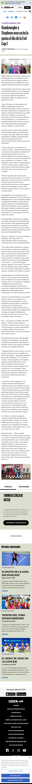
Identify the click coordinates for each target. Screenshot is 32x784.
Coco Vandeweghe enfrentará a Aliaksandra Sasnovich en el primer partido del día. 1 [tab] (17, 476)
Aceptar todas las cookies (15, 780)
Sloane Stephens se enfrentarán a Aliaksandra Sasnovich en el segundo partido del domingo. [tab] (25, 476)
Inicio (4, 11)
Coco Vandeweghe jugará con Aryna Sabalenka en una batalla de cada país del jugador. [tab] (22, 476)
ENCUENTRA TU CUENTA (16, 737)
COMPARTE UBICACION (16, 522)
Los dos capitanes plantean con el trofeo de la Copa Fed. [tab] (14, 476)
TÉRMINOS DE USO (16, 716)
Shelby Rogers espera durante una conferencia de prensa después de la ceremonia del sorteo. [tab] (13, 477)
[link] (7, 17)
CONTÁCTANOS (16, 712)
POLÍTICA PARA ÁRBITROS (16, 730)
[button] (30, 2)
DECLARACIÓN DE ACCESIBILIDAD (16, 741)
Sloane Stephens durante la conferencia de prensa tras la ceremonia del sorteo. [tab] (16, 477)
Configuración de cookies (15, 771)
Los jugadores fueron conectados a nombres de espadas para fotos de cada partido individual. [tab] (18, 477)
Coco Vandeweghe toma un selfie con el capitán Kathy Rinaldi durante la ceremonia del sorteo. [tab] (10, 477)
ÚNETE (20, 7)
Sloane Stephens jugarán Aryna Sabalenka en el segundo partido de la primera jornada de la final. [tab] (20, 476)
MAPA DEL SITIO (16, 727)
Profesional (11, 11)
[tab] (8, 487)
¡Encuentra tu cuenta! (14, 3)
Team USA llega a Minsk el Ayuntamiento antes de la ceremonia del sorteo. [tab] (9, 476)
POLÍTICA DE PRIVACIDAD (16, 734)
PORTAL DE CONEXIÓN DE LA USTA (16, 719)
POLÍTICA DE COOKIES (16, 745)
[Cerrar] (30, 758)
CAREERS (16, 705)
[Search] (30, 11)
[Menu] (2, 7)
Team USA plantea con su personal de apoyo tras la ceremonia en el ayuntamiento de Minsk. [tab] (21, 477)
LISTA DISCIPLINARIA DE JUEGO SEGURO (16, 723)
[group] (16, 472)
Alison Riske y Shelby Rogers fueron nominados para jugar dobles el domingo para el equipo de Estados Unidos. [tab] (28, 476)
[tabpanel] (16, 511)
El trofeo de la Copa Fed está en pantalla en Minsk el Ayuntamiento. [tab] (6, 476)
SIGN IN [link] (27, 7)
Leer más (5, 590)
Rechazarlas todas (15, 775)
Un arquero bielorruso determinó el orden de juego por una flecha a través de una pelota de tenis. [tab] (12, 476)
